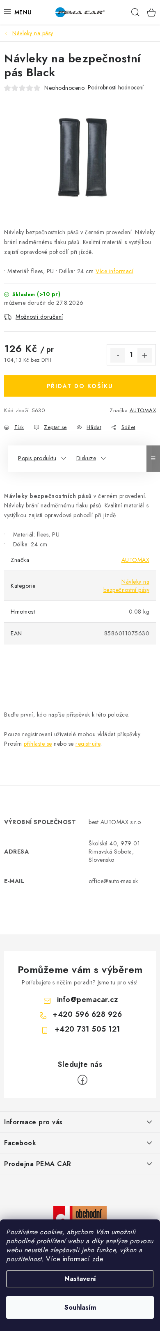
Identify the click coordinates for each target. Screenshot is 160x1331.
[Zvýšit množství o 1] (144, 355)
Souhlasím (80, 1307)
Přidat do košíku (80, 386)
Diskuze (86, 458)
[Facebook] (82, 1080)
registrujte (88, 744)
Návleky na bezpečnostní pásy (126, 586)
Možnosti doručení (39, 317)
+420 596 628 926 (87, 1014)
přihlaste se (38, 744)
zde (97, 1259)
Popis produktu (37, 458)
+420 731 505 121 (87, 1029)
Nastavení (80, 1278)
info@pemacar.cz (87, 999)
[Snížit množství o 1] (117, 355)
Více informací (114, 271)
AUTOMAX (143, 410)
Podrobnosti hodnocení (116, 87)
